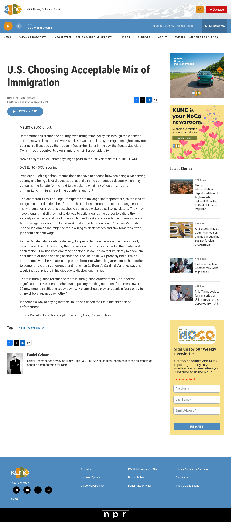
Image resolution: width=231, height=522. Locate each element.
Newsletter (63, 37)
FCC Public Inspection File (142, 469)
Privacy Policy (136, 477)
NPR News (200, 180)
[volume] (19, 26)
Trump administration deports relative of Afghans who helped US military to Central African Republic (206, 197)
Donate (218, 9)
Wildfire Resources (203, 37)
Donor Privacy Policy (139, 485)
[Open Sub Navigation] (14, 37)
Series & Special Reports (94, 37)
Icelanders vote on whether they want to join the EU (206, 268)
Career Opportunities (93, 485)
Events (180, 37)
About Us (86, 469)
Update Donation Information (192, 469)
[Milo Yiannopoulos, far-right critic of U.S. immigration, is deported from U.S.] (181, 293)
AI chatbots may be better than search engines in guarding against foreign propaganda (207, 236)
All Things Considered (31, 327)
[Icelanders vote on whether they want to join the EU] (181, 265)
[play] (8, 26)
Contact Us (182, 477)
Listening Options (91, 477)
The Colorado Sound (187, 485)
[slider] (24, 26)
